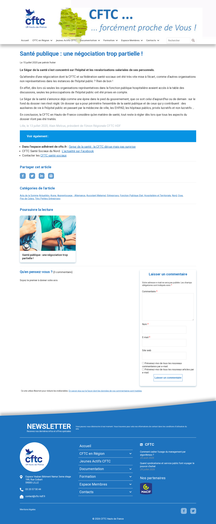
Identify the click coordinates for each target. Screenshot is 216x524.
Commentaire (149, 291)
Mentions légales (28, 509)
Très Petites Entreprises (47, 198)
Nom (145, 324)
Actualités (44, 195)
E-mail (146, 337)
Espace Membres (130, 40)
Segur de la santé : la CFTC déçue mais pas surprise (102, 146)
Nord (174, 195)
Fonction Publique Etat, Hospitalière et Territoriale (145, 195)
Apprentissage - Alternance (71, 195)
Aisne (53, 195)
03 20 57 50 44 (33, 489)
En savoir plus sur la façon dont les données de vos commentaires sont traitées (105, 391)
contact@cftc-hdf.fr (35, 496)
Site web (146, 350)
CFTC (149, 444)
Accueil (25, 40)
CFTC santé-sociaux (53, 155)
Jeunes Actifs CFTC (66, 40)
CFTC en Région (40, 40)
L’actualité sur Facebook (78, 151)
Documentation (88, 40)
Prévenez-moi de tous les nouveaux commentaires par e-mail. (162, 365)
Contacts (151, 40)
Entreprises (113, 195)
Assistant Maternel (96, 195)
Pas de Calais (27, 198)
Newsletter (49, 426)
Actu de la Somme (29, 195)
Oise (180, 195)
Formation (109, 40)
